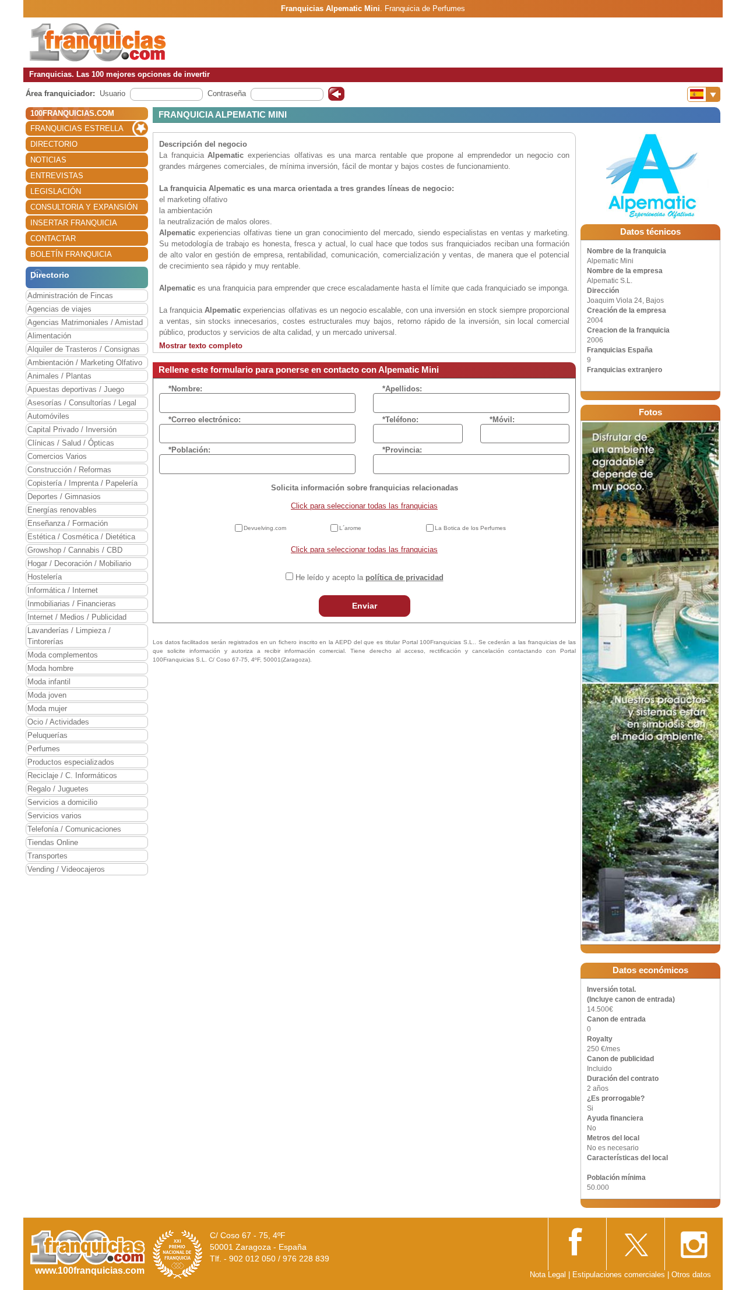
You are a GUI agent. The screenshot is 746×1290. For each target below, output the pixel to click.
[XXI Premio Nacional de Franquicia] (178, 1253)
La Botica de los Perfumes (470, 528)
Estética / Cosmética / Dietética (81, 536)
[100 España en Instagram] (693, 1241)
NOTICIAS (48, 159)
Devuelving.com (265, 528)
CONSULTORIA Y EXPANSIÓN (84, 207)
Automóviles (48, 416)
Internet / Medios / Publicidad (76, 617)
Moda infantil (49, 681)
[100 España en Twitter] (635, 1241)
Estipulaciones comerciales (619, 1274)
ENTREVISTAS (56, 175)
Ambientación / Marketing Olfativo (84, 362)
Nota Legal (548, 1274)
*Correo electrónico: (204, 419)
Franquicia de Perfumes (425, 8)
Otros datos (691, 1274)
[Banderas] (703, 94)
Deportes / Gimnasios (64, 496)
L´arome (350, 528)
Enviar (364, 605)
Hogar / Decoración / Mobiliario (79, 563)
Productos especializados (70, 762)
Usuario (112, 93)
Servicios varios (54, 815)
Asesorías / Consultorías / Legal (81, 402)
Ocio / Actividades (58, 722)
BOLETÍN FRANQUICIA (71, 254)
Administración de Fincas (70, 295)
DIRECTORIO (54, 144)
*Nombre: (185, 388)
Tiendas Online (52, 842)
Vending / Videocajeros (66, 869)
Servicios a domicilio (62, 802)
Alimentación (49, 335)
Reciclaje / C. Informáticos (72, 775)
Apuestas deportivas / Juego (75, 389)
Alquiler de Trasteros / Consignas (83, 349)
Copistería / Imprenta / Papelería (82, 483)
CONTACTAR (53, 238)
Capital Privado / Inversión (72, 429)
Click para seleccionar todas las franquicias (364, 505)
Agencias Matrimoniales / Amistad (85, 322)
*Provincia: (402, 450)
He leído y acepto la (369, 577)
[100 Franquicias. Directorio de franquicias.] (98, 41)
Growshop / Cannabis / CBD (74, 550)
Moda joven (46, 695)
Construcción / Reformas (69, 469)
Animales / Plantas (59, 376)
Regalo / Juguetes (58, 788)
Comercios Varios (57, 456)
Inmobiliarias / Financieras (71, 603)
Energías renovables (62, 510)
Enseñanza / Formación (67, 523)
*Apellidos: (402, 388)
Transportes (47, 855)
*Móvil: (502, 419)
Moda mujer (47, 708)
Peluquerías (47, 735)
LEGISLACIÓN (55, 191)
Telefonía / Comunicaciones (74, 829)
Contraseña (226, 93)
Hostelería (44, 576)
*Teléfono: (400, 419)
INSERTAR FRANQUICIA (73, 222)
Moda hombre (50, 668)
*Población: (189, 450)
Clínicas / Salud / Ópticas (70, 443)
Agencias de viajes (59, 309)
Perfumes (43, 748)
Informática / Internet (62, 590)
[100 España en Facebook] (577, 1240)
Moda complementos (62, 655)
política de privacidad (404, 577)
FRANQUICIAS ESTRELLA (77, 128)
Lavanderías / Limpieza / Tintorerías (69, 636)
